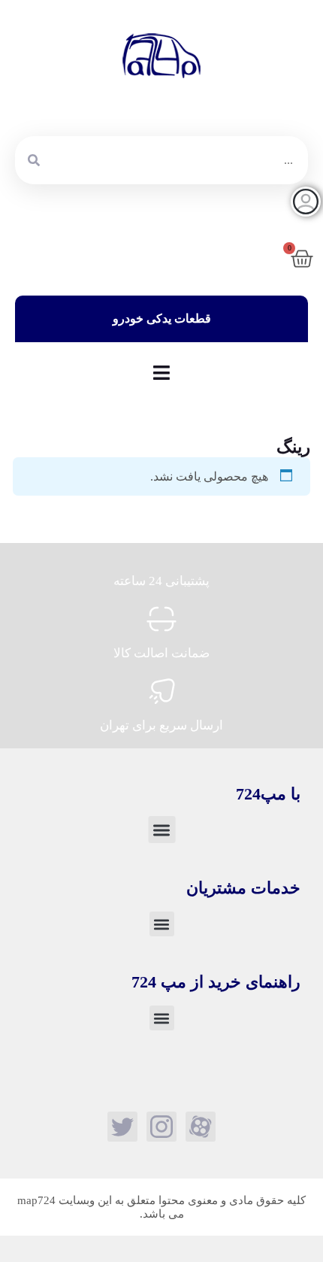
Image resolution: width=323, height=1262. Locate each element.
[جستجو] (34, 160)
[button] (161, 829)
